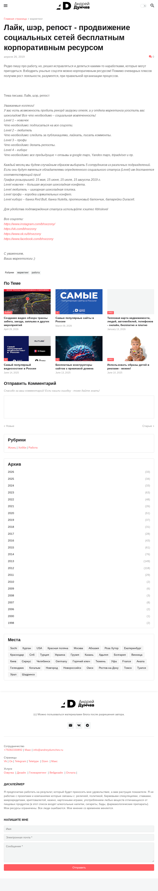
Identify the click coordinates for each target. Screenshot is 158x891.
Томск (128, 667)
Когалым (34, 667)
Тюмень (101, 661)
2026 (79, 471)
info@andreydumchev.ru (48, 749)
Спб (31, 654)
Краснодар (17, 654)
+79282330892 (13, 749)
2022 (79, 499)
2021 (79, 506)
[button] (5, 6)
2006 (79, 609)
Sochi (13, 648)
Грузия (75, 654)
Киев (13, 661)
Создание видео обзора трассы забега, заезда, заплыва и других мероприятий (26, 321)
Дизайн (21, 772)
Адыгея (103, 654)
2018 (79, 526)
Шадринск (28, 674)
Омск (90, 667)
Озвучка (9, 772)
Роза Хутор (111, 648)
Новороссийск (72, 667)
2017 (79, 533)
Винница (136, 654)
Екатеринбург (132, 648)
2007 (79, 602)
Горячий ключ (81, 661)
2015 (79, 547)
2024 (79, 485)
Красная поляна (58, 648)
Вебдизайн (56, 772)
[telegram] (87, 725)
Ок (11, 761)
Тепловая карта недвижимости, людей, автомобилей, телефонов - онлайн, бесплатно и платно (130, 321)
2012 (79, 568)
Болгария (120, 654)
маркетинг (36, 18)
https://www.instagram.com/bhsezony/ (29, 224)
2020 (79, 513)
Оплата (71, 772)
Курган (27, 648)
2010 (79, 581)
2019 (79, 519)
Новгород (52, 667)
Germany (61, 661)
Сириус (26, 661)
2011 (79, 574)
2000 (79, 616)
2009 (79, 588)
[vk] (79, 725)
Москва (78, 648)
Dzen (45, 761)
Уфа (114, 661)
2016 (79, 540)
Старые (147, 425)
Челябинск (43, 661)
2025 (79, 478)
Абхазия (94, 648)
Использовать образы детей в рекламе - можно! (128, 366)
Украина (60, 654)
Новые (10, 425)
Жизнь (12, 447)
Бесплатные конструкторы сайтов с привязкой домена (74, 366)
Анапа (141, 661)
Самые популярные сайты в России (74, 319)
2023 (79, 492)
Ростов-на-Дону (108, 667)
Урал (13, 674)
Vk (5, 761)
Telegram (20, 761)
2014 (79, 554)
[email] (70, 725)
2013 (79, 561)
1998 (79, 622)
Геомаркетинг (37, 772)
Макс (28, 749)
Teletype (34, 761)
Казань (89, 654)
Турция (44, 654)
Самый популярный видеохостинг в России (20, 366)
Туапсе (141, 667)
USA (39, 648)
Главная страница (15, 18)
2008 (79, 595)
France (126, 661)
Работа (33, 447)
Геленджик (17, 667)
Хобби (22, 447)
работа (36, 272)
